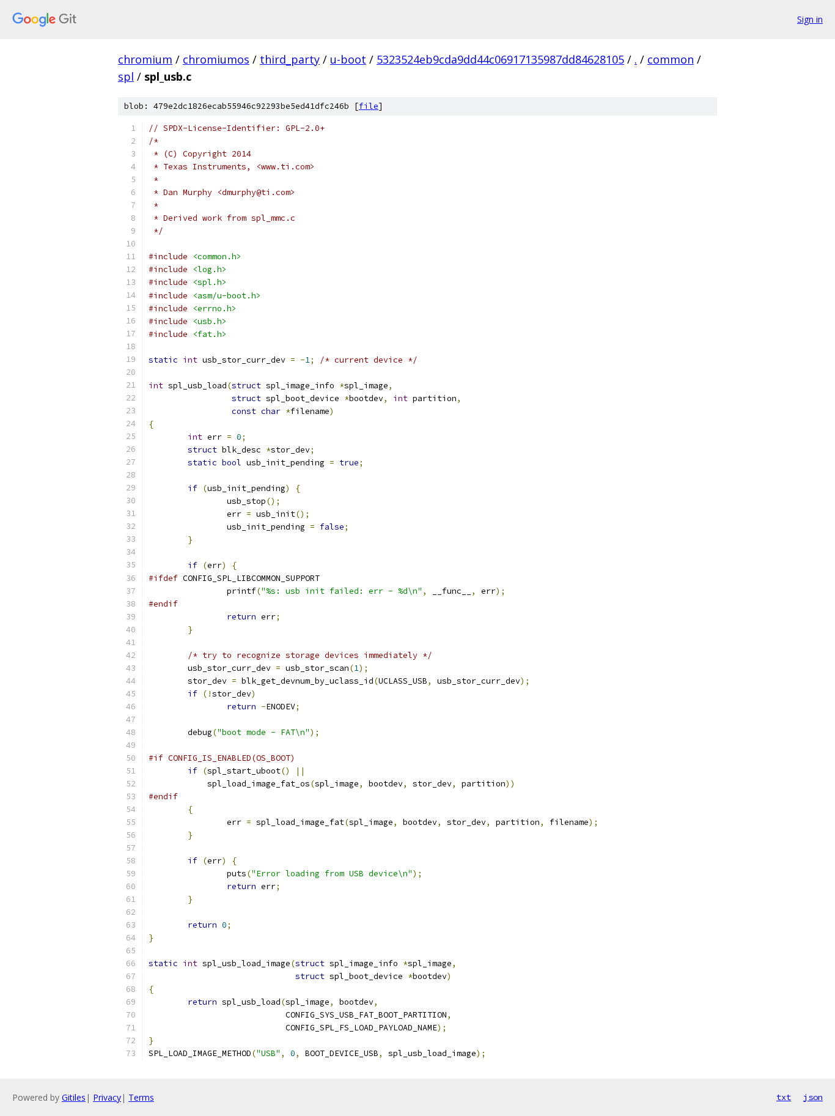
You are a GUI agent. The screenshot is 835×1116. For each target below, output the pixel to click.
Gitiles (74, 1097)
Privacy (107, 1097)
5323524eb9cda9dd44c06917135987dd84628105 (500, 59)
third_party (290, 59)
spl (126, 76)
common (670, 59)
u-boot (348, 59)
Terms (141, 1097)
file (368, 106)
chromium (145, 59)
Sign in (810, 19)
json (813, 1097)
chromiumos (216, 59)
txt (783, 1097)
